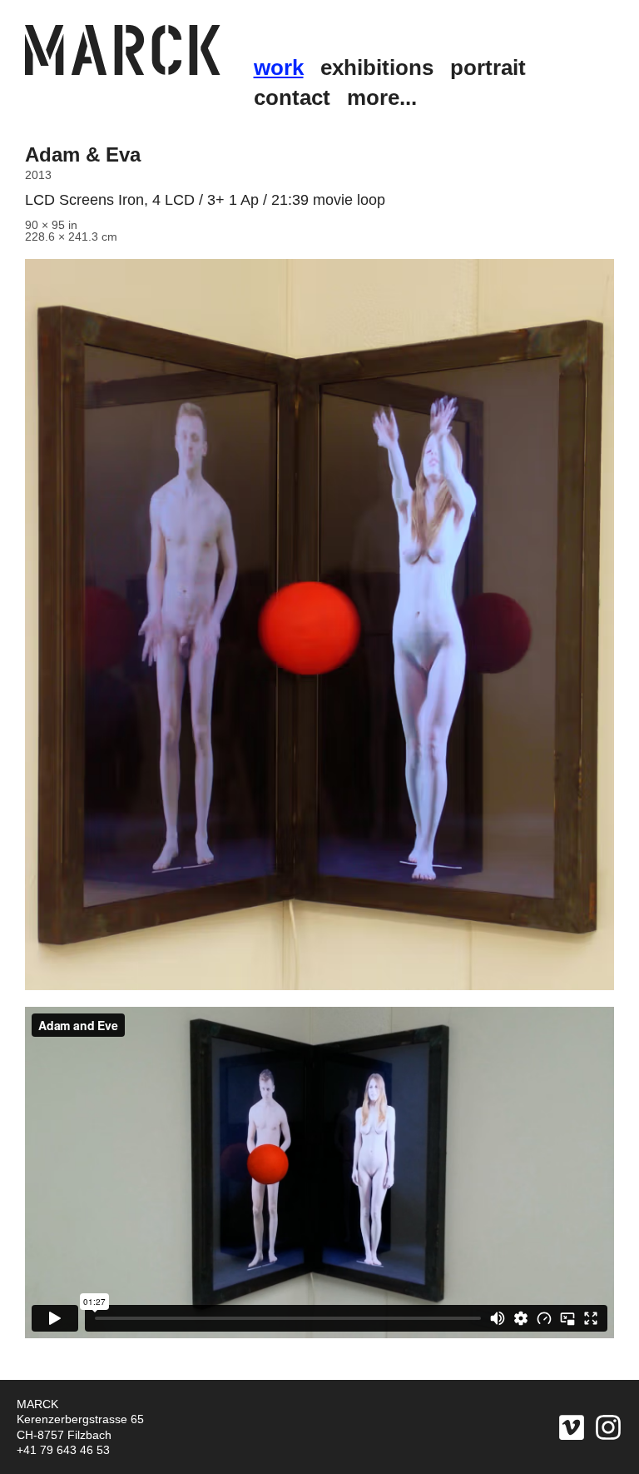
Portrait (488, 67)
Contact (292, 97)
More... (382, 97)
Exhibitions (376, 67)
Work (279, 67)
